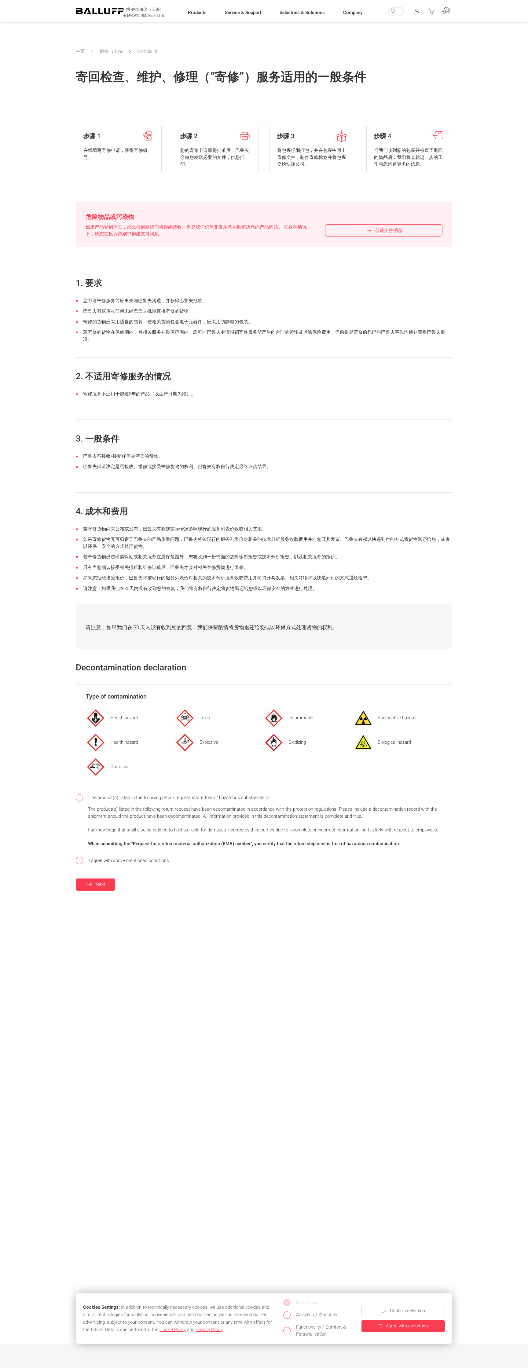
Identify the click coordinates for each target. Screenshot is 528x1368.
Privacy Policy (209, 1329)
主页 (80, 51)
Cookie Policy (173, 1329)
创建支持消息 (388, 230)
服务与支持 (111, 51)
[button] (197, 13)
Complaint (147, 51)
